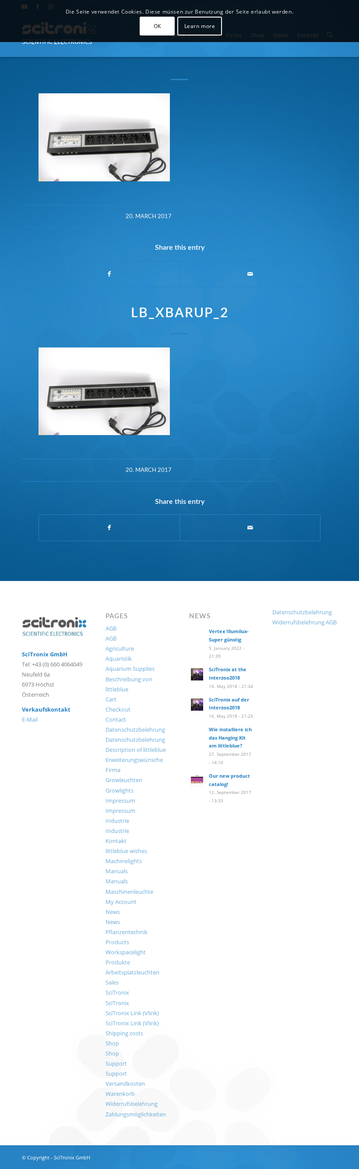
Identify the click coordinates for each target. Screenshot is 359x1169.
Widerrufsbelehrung (132, 1104)
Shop (112, 1043)
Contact (116, 719)
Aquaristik (119, 658)
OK (157, 26)
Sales (112, 982)
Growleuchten (124, 780)
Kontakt (116, 841)
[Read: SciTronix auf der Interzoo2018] (197, 704)
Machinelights (124, 861)
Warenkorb (120, 1094)
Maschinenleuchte (129, 892)
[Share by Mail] (250, 274)
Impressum (120, 800)
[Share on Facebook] (109, 274)
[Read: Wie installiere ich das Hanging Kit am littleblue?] (197, 734)
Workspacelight (126, 952)
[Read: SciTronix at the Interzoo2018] (197, 674)
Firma (113, 770)
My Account (121, 902)
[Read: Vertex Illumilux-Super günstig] (197, 636)
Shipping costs (124, 1033)
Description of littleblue (136, 750)
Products (117, 942)
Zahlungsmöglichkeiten (136, 1114)
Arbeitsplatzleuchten (132, 972)
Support (116, 1063)
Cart (111, 699)
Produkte (118, 962)
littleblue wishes (126, 851)
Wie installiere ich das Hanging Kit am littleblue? (230, 737)
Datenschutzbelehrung (135, 729)
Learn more (199, 26)
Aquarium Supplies (130, 669)
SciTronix (117, 992)
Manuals (117, 871)
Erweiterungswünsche (134, 760)
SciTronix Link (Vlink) (132, 1013)
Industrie (117, 821)
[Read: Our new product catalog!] (197, 781)
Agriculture (120, 648)
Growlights (120, 790)
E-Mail (30, 719)
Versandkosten (125, 1084)
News (113, 912)
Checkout (118, 709)
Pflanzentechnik (127, 932)
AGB (111, 628)
